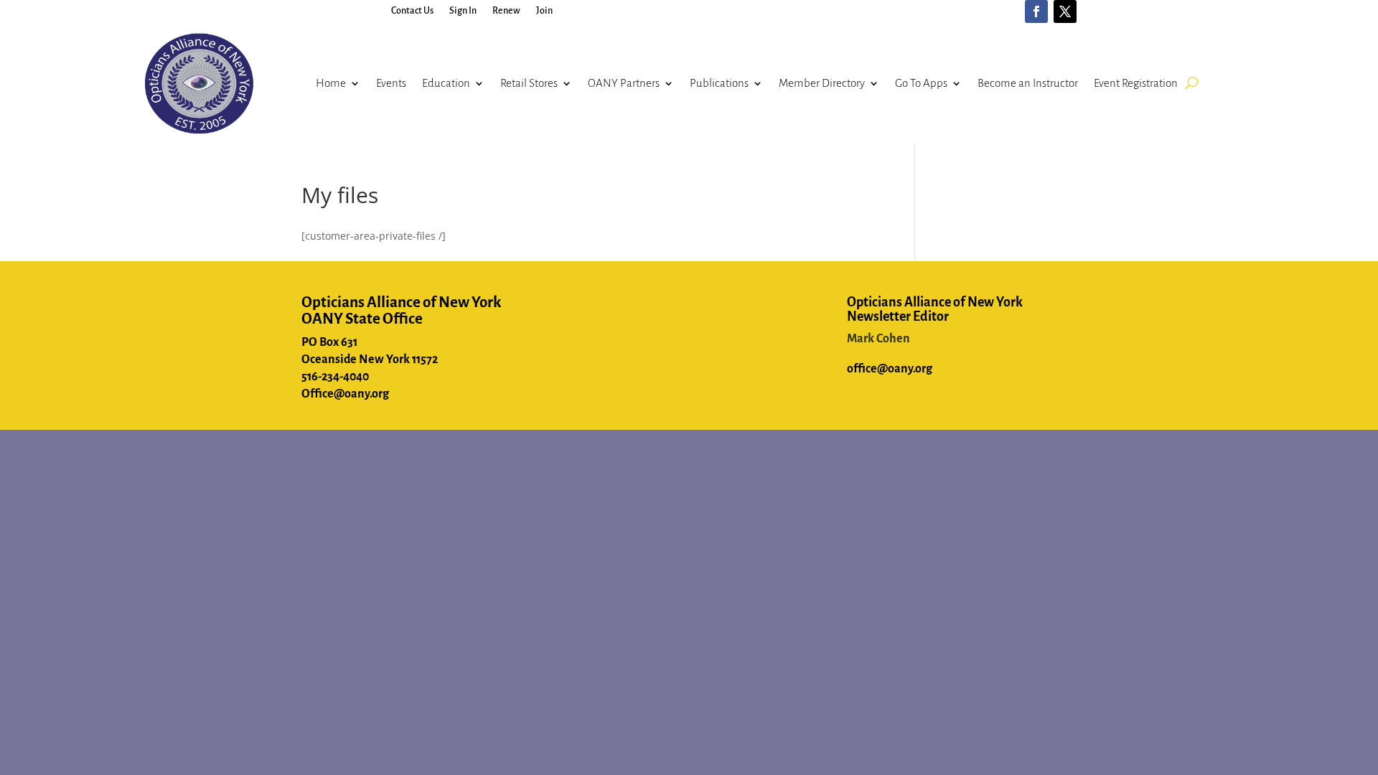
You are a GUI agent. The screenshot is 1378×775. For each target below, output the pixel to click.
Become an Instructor (1028, 83)
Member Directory (822, 83)
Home (331, 83)
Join (544, 11)
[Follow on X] (1065, 11)
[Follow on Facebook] (1036, 11)
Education (446, 83)
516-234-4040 (335, 376)
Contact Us (412, 11)
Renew (506, 11)
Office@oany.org (345, 394)
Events (391, 83)
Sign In (463, 11)
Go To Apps (921, 83)
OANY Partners (624, 83)
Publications (719, 83)
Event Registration (1136, 83)
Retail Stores (529, 83)
